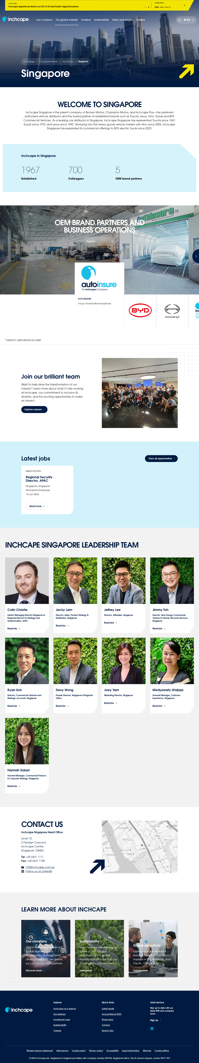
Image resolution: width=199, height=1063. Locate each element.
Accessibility (112, 1050)
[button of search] (112, 242)
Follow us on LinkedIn (39, 871)
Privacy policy (96, 1050)
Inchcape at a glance (64, 1008)
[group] (140, 310)
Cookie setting (162, 1050)
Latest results (108, 1008)
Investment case (61, 1019)
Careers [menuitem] (140, 19)
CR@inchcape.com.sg (40, 867)
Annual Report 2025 (111, 1014)
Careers (57, 1030)
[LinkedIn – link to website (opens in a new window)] (152, 1028)
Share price (107, 1019)
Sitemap (147, 1050)
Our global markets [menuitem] (67, 19)
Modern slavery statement (40, 1050)
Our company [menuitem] (44, 19)
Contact (106, 1025)
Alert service (62, 1050)
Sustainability (59, 1025)
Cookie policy (79, 1050)
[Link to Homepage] (15, 20)
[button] (144, 7)
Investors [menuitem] (86, 19)
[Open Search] (180, 20)
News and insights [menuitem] (122, 19)
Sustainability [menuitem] (101, 19)
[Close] (184, 5)
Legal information (130, 1050)
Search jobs (107, 1030)
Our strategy (59, 1014)
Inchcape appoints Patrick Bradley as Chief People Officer (36, 6)
